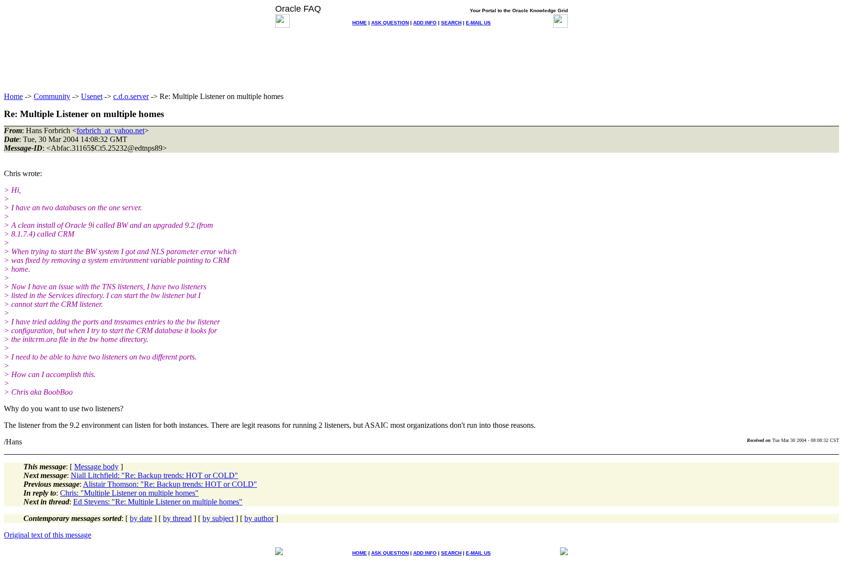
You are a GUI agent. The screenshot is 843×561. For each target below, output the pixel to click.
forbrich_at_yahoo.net (110, 130)
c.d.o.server (131, 96)
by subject (218, 518)
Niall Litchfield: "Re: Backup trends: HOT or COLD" (154, 475)
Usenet (91, 96)
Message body (96, 466)
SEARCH (451, 22)
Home (13, 96)
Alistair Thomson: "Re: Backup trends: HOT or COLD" (170, 484)
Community (52, 96)
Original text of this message (47, 535)
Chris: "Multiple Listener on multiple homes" (129, 493)
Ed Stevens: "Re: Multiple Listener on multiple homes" (157, 502)
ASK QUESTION (390, 22)
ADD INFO (425, 22)
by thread (177, 518)
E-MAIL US (478, 22)
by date (141, 518)
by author (259, 518)
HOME (359, 22)
